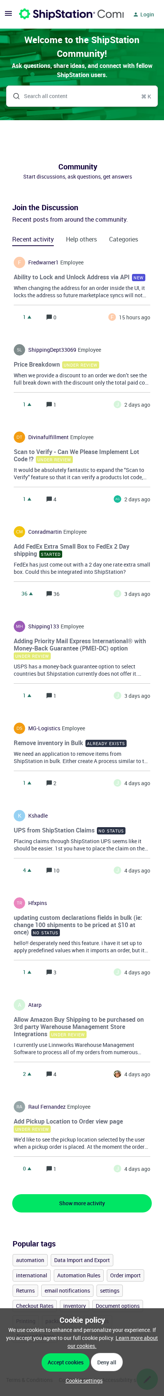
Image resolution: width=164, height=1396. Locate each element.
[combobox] (82, 96)
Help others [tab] (81, 239)
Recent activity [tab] (33, 239)
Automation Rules (78, 1275)
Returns (25, 1290)
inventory (74, 1305)
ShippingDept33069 (52, 350)
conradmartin (45, 532)
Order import (125, 1275)
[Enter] (13, 96)
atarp (35, 1005)
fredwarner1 (43, 262)
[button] (82, 1380)
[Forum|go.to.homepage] (66, 14)
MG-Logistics (44, 728)
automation (30, 1260)
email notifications (67, 1290)
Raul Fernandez (47, 1106)
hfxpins (37, 903)
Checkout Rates (34, 1305)
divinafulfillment (48, 437)
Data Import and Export (82, 1260)
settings (109, 1290)
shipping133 (43, 626)
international (31, 1275)
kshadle (38, 815)
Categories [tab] (123, 239)
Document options (118, 1305)
